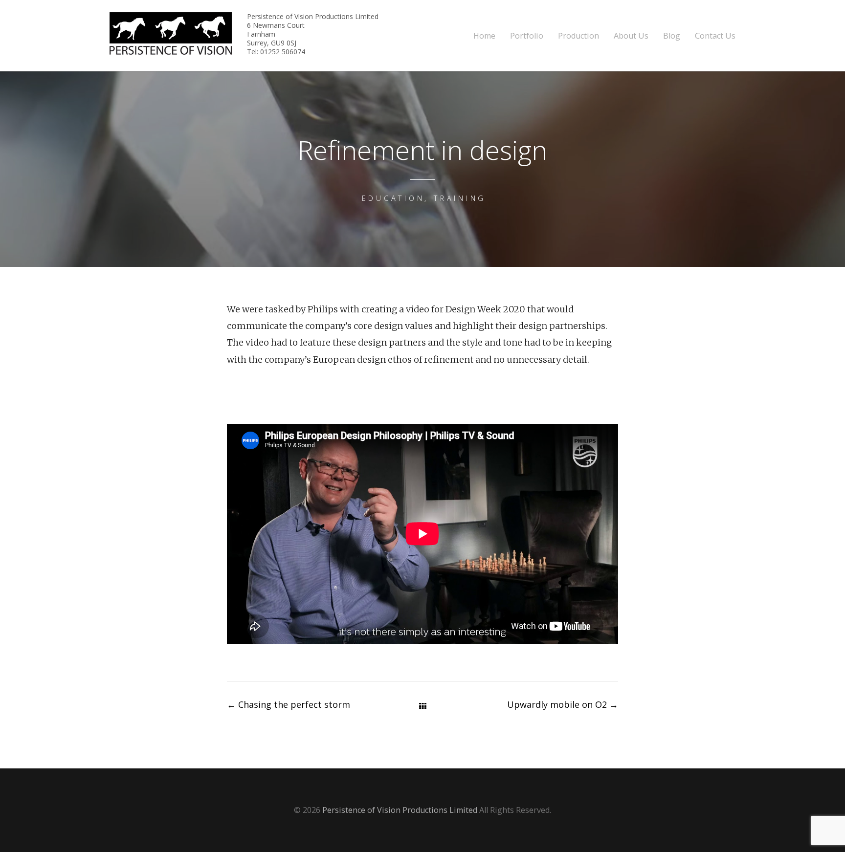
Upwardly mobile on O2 (562, 704)
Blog (671, 36)
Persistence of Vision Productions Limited (399, 810)
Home (484, 36)
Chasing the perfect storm (288, 704)
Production (578, 36)
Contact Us (715, 36)
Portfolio (526, 36)
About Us (631, 36)
